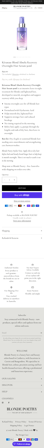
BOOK (40, 8)
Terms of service (35, 422)
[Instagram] (4, 402)
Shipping (15, 74)
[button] (31, 8)
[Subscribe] (39, 333)
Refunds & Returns (10, 238)
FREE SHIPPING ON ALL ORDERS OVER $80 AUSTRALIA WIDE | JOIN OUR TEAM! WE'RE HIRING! (22, 2)
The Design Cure (22, 435)
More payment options (22, 201)
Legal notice (29, 425)
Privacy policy (20, 422)
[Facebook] (10, 402)
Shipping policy (16, 425)
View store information (22, 220)
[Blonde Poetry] (22, 8)
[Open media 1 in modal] (22, 33)
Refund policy (7, 422)
